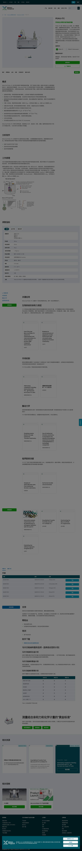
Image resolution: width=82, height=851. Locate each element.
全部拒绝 (70, 842)
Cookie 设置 (70, 845)
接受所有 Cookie (70, 838)
